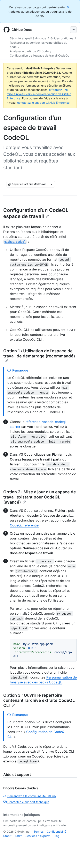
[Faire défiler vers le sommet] (71, 842)
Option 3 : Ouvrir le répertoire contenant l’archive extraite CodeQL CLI (39, 700)
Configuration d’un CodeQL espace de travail (36, 213)
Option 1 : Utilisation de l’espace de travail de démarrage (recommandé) (39, 353)
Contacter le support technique (28, 802)
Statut (7, 836)
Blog (56, 836)
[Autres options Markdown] (51, 184)
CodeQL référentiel (24, 525)
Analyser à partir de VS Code (29, 51)
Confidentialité (56, 831)
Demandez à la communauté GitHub (31, 796)
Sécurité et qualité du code (28, 38)
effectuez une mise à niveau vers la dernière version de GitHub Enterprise (39, 94)
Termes (38, 831)
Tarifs (18, 836)
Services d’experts (37, 836)
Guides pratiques (61, 38)
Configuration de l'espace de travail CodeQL (39, 55)
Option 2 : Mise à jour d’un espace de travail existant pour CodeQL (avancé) (39, 497)
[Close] (68, 6)
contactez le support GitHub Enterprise (43, 102)
